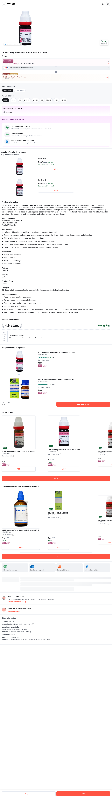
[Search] (102, 4)
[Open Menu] (4, 4)
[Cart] (107, 4)
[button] (104, 42)
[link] (11, 4)
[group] (56, 28)
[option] (7, 90)
